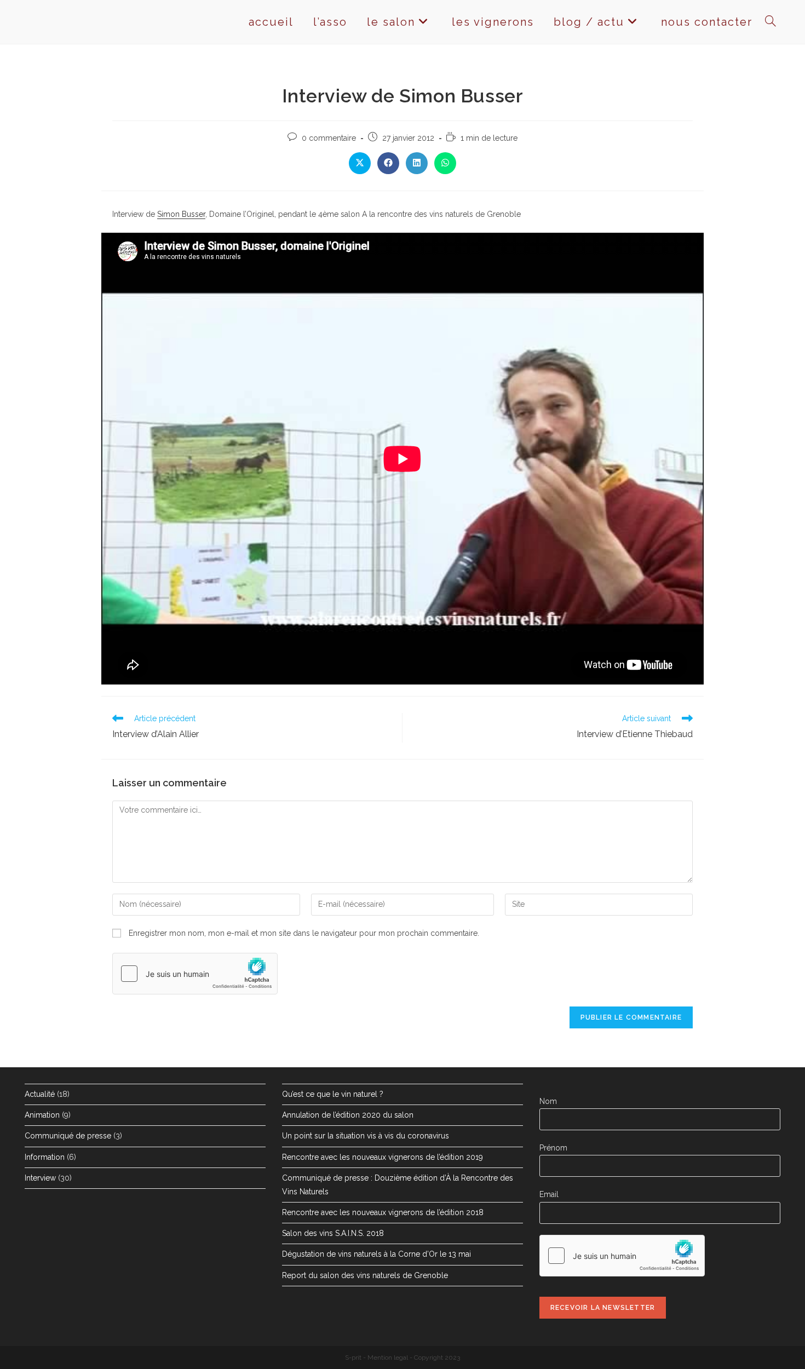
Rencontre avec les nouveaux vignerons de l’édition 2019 (382, 1157)
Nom (548, 1101)
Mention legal (387, 1357)
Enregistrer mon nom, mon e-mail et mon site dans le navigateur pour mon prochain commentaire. (304, 933)
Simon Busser (181, 214)
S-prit (353, 1357)
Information (45, 1157)
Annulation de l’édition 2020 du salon (347, 1115)
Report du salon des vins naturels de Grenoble (365, 1275)
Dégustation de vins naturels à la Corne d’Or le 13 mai (376, 1254)
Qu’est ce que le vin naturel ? (332, 1094)
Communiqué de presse (68, 1135)
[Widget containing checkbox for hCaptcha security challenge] (195, 973)
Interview (40, 1178)
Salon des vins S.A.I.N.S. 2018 (333, 1233)
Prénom (553, 1147)
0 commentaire (329, 138)
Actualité (40, 1094)
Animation (42, 1115)
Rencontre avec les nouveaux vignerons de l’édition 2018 (383, 1212)
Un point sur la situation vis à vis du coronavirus (365, 1135)
